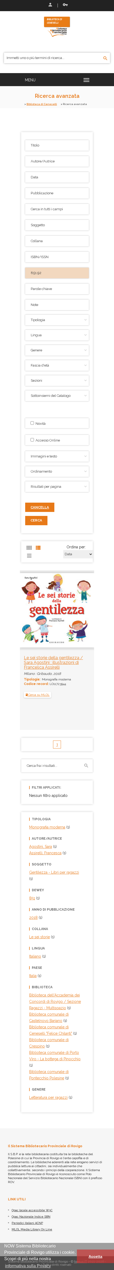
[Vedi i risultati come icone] (29, 548)
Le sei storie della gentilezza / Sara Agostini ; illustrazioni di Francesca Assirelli (53, 662)
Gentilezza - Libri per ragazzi (54, 872)
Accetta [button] (95, 1256)
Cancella (39, 507)
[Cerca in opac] (105, 58)
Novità (40, 424)
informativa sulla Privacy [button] (28, 1266)
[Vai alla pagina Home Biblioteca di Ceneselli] (57, 26)
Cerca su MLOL (39, 695)
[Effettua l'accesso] (49, 5)
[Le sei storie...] (57, 607)
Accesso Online (47, 440)
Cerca (36, 520)
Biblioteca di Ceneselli (42, 104)
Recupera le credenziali (64, 5)
